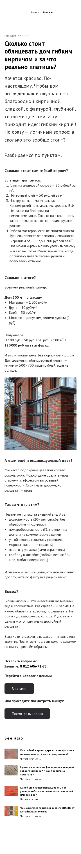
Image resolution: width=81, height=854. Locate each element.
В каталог (19, 688)
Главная (48, 12)
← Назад (33, 12)
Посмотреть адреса (27, 713)
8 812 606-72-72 (33, 666)
